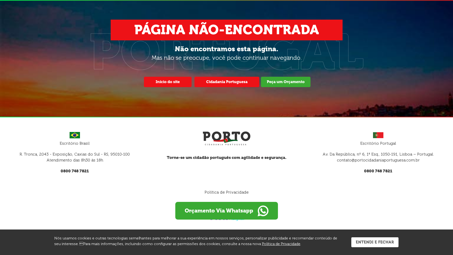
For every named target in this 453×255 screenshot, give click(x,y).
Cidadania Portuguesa (226, 82)
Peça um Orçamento (286, 82)
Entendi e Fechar (375, 242)
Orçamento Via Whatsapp (219, 210)
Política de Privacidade (227, 192)
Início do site (168, 82)
